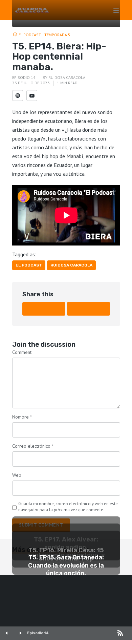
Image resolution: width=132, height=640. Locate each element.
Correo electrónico (32, 446)
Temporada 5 (57, 34)
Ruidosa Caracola (66, 77)
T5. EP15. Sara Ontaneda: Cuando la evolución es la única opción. (66, 565)
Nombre (22, 417)
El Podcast (30, 34)
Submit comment (41, 525)
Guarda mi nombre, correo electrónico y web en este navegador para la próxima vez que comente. (68, 507)
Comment (21, 352)
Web (16, 475)
